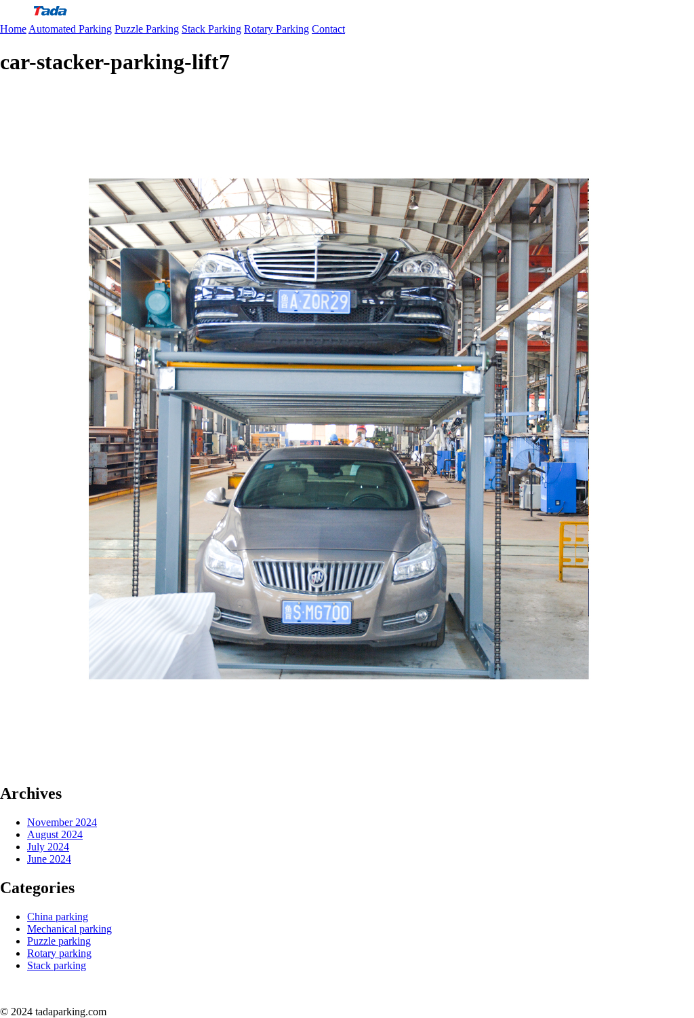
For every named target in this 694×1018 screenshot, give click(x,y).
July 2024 (48, 846)
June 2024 (49, 859)
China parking (57, 916)
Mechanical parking (69, 929)
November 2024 (62, 822)
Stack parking (56, 965)
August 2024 (55, 834)
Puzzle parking (59, 941)
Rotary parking (59, 953)
